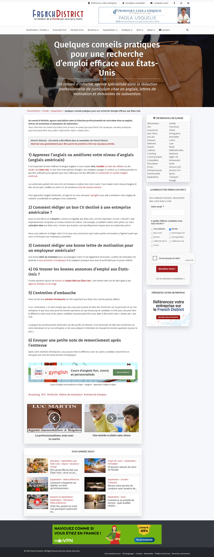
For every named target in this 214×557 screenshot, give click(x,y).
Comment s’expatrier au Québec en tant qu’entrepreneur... (63, 485)
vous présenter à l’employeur (52, 260)
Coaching (151, 153)
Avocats (151, 136)
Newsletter (148, 553)
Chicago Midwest (178, 237)
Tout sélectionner (160, 229)
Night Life (173, 156)
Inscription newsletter (135, 3)
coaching (35, 394)
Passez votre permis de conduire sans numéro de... (122, 487)
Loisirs (172, 140)
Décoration (152, 163)
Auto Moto (152, 133)
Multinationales (176, 150)
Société (124, 479)
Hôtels (172, 130)
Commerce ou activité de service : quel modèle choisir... (121, 503)
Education (55, 460)
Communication (154, 156)
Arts (149, 126)
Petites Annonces (162, 553)
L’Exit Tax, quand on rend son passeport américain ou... (63, 509)
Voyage (172, 180)
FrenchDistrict (33, 111)
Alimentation (153, 123)
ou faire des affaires (114, 166)
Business (92, 30)
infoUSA (53, 394)
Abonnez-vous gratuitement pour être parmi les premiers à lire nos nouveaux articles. (73, 143)
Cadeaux (151, 150)
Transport (112, 482)
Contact (165, 30)
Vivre (138, 30)
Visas (123, 496)
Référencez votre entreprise (104, 3)
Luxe (171, 143)
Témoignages (128, 553)
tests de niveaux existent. (90, 187)
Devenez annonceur (181, 553)
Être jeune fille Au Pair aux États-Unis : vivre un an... (64, 471)
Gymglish (94, 195)
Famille (172, 123)
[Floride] (58, 13)
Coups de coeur (115, 460)
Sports (172, 173)
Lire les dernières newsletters (170, 278)
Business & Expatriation (61, 496)
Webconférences (71, 479)
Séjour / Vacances (70, 463)
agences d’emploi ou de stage (42, 283)
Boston (157, 237)
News (150, 30)
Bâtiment (151, 143)
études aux (38, 169)
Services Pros (77, 30)
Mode (172, 146)
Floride (45, 111)
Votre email (157, 206)
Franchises (174, 126)
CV (44, 394)
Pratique (126, 30)
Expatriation (109, 30)
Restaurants (174, 160)
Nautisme (173, 153)
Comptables (153, 160)
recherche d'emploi (95, 394)
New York (158, 233)
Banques (151, 140)
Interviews (68, 500)
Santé (171, 163)
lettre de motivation (71, 394)
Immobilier (113, 463)
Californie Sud (178, 241)
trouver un (73, 280)
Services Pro (175, 170)
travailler (100, 166)
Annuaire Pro (59, 30)
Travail (53, 466)
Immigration (175, 133)
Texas (156, 245)
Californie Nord (160, 241)
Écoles (150, 167)
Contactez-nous (160, 3)
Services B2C (175, 167)
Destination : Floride (36, 30)
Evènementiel (153, 173)
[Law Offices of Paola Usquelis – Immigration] (144, 15)
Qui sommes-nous (113, 553)
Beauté (150, 146)
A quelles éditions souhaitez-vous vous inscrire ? (166, 222)
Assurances (152, 130)
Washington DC (178, 233)
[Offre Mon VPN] (107, 534)
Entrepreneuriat (154, 170)
